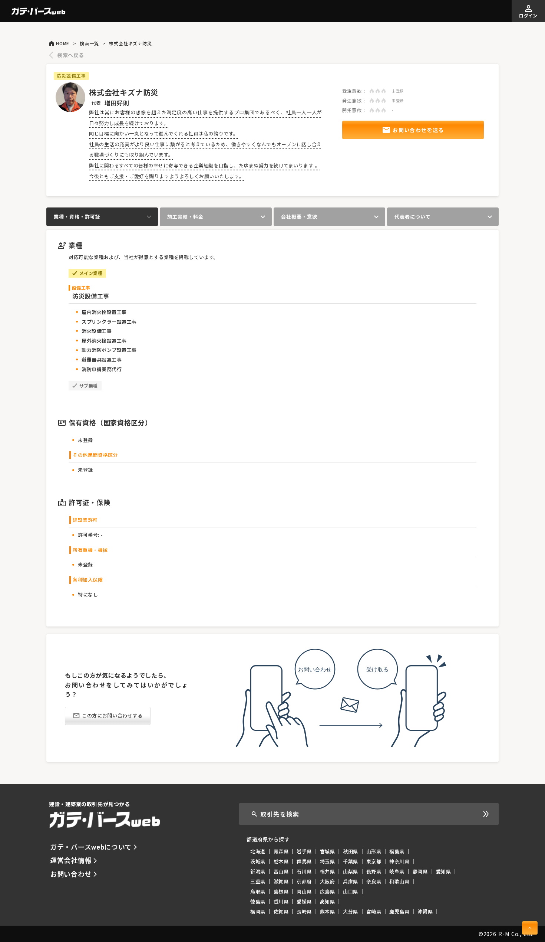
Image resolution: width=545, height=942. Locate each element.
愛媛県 (304, 901)
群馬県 (304, 861)
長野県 (374, 871)
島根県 (281, 891)
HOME (62, 43)
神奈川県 (399, 861)
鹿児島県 (399, 911)
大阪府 (327, 881)
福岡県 (257, 911)
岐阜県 (396, 871)
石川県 (304, 871)
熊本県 (327, 911)
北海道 (257, 851)
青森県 (281, 851)
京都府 (304, 881)
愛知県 (443, 871)
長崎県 (304, 911)
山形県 (374, 851)
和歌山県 (399, 881)
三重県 (257, 881)
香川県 (281, 901)
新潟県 (257, 871)
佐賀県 (281, 911)
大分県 (350, 911)
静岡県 (420, 871)
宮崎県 (374, 911)
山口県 (350, 891)
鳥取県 (257, 891)
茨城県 (257, 861)
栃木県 (281, 861)
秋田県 (350, 851)
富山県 (281, 871)
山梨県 (350, 871)
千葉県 (350, 861)
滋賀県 (281, 881)
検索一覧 (89, 43)
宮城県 (327, 851)
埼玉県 (327, 861)
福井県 (327, 871)
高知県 (327, 901)
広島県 (327, 891)
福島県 (396, 851)
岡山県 (304, 891)
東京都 (374, 861)
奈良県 (374, 881)
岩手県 (304, 851)
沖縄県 (425, 911)
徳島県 (257, 901)
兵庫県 (350, 881)
